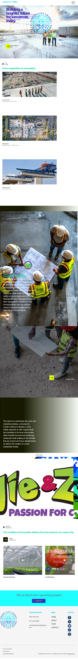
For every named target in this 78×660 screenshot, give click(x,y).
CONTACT (55, 627)
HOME (53, 617)
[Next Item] (71, 560)
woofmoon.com (71, 653)
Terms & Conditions (7, 649)
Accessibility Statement (8, 653)
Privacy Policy (6, 651)
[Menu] (73, 2)
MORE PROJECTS (12, 539)
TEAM (53, 624)
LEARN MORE (70, 379)
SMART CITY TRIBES (10, 2)
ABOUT (54, 620)
